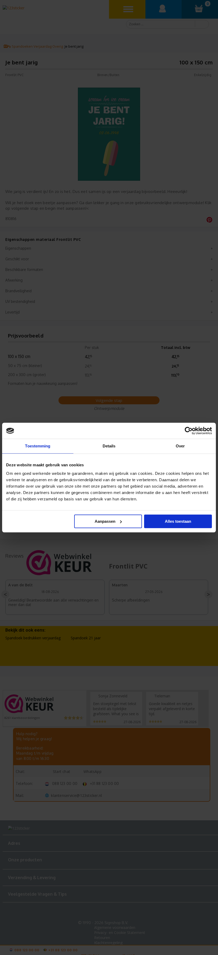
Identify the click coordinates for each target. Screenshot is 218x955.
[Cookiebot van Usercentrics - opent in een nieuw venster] (188, 431)
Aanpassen (105, 521)
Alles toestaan (178, 521)
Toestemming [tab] (37, 446)
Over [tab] (180, 446)
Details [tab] (109, 446)
